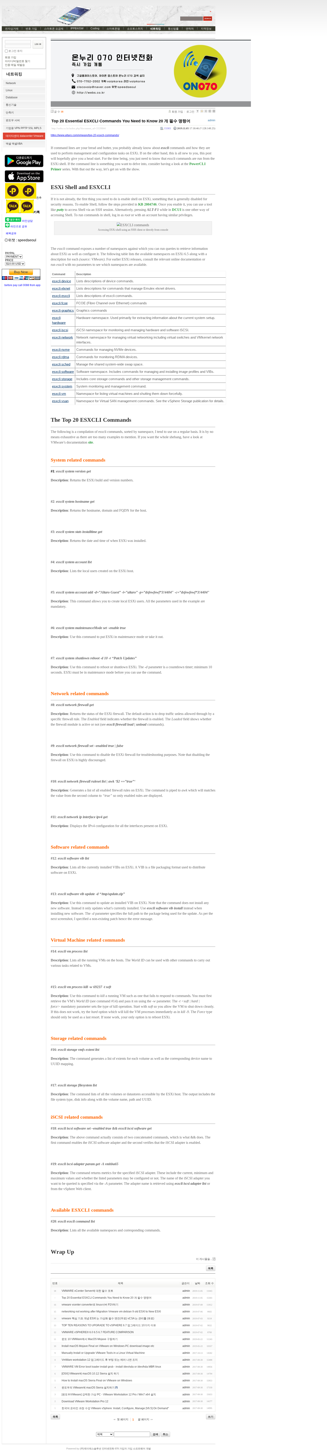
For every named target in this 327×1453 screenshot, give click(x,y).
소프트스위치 (135, 28)
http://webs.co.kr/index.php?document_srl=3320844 (79, 128)
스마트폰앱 (113, 28)
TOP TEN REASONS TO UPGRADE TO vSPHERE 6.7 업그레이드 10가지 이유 (109, 1325)
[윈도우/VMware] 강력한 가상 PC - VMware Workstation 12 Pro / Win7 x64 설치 (109, 1394)
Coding (95, 28)
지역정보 (206, 28)
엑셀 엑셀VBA (14, 143)
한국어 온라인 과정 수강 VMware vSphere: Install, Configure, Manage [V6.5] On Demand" (115, 1408)
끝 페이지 (143, 1419)
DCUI (177, 210)
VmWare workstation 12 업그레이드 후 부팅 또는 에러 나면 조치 (100, 1359)
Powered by (108, 1448)
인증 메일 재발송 (15, 65)
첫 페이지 (122, 1419)
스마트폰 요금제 (53, 28)
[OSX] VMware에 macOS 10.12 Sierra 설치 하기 (90, 1373)
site (90, 442)
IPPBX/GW (77, 28)
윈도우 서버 (13, 120)
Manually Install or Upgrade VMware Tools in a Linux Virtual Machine (103, 1352)
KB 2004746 (147, 204)
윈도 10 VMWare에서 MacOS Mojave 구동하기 (90, 1339)
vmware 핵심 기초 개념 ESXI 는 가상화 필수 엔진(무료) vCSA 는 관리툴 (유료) (108, 1318)
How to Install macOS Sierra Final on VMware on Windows (97, 1380)
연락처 (190, 28)
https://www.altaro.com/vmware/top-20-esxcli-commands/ (85, 135)
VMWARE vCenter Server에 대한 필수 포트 (87, 1290)
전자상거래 (11, 28)
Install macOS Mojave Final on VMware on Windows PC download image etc (108, 1346)
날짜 (197, 1283)
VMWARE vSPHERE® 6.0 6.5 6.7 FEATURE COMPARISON (98, 1332)
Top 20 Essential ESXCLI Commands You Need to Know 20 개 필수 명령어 (120, 121)
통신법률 (173, 28)
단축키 (10, 112)
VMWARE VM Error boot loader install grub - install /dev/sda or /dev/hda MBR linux (111, 1366)
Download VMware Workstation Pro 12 (85, 1401)
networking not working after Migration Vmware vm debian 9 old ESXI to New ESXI (111, 1311)
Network (11, 83)
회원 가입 (10, 57)
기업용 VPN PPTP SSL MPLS (23, 128)
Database (12, 97)
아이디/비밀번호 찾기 (17, 61)
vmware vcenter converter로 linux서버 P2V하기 (90, 1304)
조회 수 (209, 1283)
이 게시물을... (204, 1259)
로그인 (190, 111)
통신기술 (11, 104)
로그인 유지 (15, 50)
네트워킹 (155, 28)
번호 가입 (31, 28)
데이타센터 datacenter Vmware (24, 135)
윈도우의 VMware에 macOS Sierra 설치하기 (88, 1387)
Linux (9, 90)
